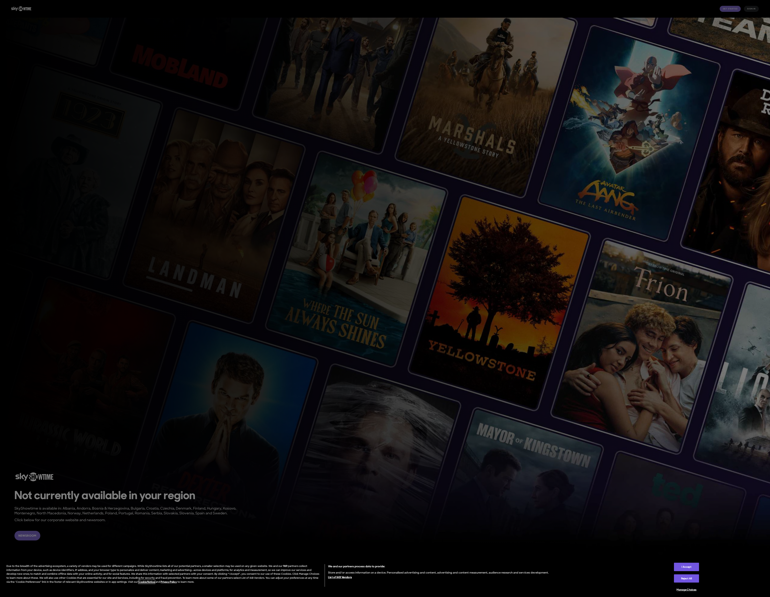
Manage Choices (686, 589)
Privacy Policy (169, 582)
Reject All (686, 578)
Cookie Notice (147, 582)
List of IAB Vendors (340, 577)
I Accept (686, 567)
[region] (385, 578)
